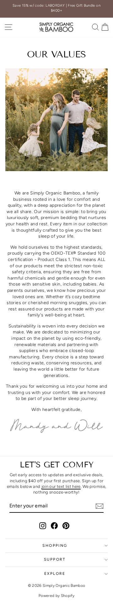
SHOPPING (54, 545)
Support (55, 559)
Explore (55, 573)
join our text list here (61, 486)
